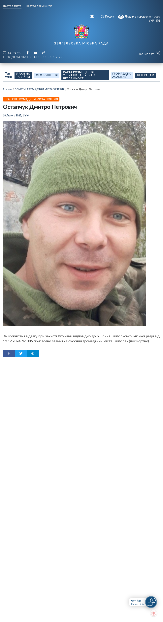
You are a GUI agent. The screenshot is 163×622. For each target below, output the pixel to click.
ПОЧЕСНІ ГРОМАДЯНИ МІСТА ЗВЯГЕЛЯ (40, 89)
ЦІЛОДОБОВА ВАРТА (32, 57)
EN (158, 20)
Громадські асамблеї (122, 75)
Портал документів (39, 5)
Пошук (109, 16)
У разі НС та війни (23, 75)
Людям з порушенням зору (142, 16)
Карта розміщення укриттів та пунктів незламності (79, 75)
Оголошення (47, 75)
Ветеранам (145, 75)
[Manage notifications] (153, 613)
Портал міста (12, 5)
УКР (151, 20)
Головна (7, 89)
